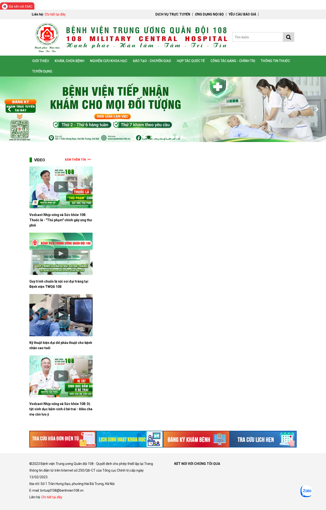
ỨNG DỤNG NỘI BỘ (209, 14)
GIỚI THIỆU (40, 61)
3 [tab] (153, 137)
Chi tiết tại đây (55, 14)
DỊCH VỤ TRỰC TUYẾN (172, 14)
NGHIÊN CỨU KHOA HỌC (108, 61)
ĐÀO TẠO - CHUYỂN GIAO (152, 61)
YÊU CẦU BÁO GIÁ (242, 14)
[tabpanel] (163, 109)
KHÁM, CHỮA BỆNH (69, 61)
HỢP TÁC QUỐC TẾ (191, 61)
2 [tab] (148, 137)
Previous (9, 109)
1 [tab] (144, 137)
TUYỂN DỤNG (42, 71)
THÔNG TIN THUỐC (275, 61)
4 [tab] (158, 137)
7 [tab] (172, 137)
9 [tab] (182, 137)
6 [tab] (167, 137)
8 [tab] (177, 137)
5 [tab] (163, 137)
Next (316, 109)
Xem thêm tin (75, 159)
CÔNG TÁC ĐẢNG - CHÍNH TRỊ (232, 61)
